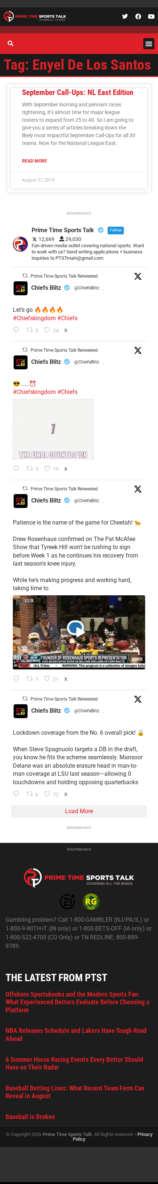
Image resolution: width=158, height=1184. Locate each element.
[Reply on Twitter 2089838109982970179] (18, 794)
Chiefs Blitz (46, 287)
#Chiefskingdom (34, 318)
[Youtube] (151, 16)
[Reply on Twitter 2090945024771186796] (18, 330)
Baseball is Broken (30, 1117)
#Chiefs (67, 318)
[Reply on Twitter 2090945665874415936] (18, 469)
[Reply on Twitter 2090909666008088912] (18, 679)
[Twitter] (125, 16)
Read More (34, 161)
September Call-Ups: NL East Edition (77, 92)
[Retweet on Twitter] (25, 275)
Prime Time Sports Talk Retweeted (64, 276)
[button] (148, 43)
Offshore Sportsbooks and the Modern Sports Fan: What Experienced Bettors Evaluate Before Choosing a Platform (77, 1002)
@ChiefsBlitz (86, 287)
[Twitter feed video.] (53, 429)
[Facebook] (138, 16)
